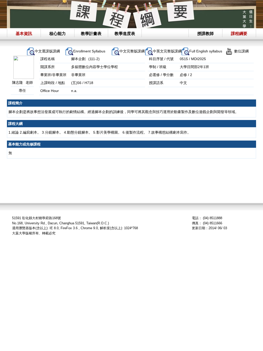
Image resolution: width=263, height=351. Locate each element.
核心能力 (57, 33)
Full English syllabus (205, 51)
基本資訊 (24, 33)
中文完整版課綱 (132, 51)
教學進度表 (125, 33)
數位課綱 (241, 51)
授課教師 (205, 33)
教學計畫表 (91, 33)
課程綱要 (239, 33)
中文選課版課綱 (47, 51)
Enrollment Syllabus (89, 51)
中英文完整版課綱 (167, 51)
